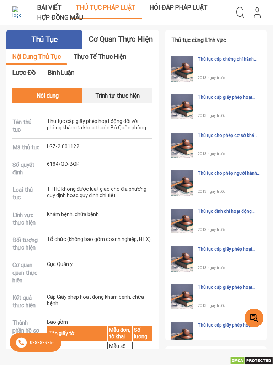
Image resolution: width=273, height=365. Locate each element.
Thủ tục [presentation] (44, 39)
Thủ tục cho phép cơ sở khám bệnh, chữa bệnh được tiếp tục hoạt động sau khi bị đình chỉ (228, 135)
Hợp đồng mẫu (60, 17)
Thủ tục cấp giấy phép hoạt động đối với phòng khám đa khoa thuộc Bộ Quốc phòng (226, 97)
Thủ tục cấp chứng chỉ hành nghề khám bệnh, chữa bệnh (226, 59)
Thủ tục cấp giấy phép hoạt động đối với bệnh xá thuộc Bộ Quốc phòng (228, 249)
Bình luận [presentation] (61, 72)
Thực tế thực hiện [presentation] (100, 56)
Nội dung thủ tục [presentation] (36, 56)
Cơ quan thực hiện (121, 39)
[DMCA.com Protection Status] (251, 360)
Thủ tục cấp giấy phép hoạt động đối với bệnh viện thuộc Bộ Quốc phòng (227, 325)
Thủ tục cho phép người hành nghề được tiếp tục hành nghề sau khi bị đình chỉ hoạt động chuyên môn (227, 173)
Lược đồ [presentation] (23, 72)
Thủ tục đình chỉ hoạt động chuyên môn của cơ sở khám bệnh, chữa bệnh (227, 211)
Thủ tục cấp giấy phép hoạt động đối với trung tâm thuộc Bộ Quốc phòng (227, 287)
